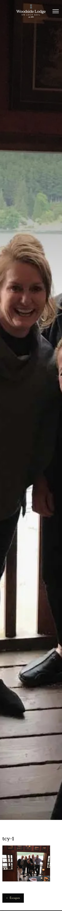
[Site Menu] (54, 11)
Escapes (13, 898)
